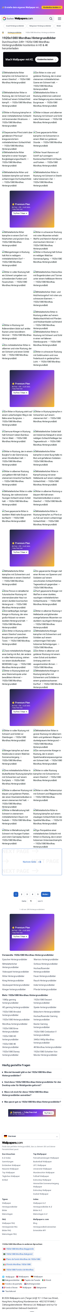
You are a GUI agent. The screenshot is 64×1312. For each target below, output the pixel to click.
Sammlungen (7, 1161)
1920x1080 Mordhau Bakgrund (19, 1254)
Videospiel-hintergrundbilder (15, 972)
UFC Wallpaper (39, 1165)
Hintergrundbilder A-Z (42, 1207)
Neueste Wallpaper (10, 1169)
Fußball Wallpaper (41, 1176)
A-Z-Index (6, 1158)
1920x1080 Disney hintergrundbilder (11, 1053)
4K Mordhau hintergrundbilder (48, 1047)
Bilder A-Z (37, 1210)
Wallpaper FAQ (8, 1223)
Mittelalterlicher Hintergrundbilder (10, 965)
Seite (24, 901)
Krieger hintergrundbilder (14, 989)
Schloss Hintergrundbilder (46, 964)
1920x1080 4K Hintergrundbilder (10, 1045)
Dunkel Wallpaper (40, 1194)
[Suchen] (51, 18)
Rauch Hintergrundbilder (45, 980)
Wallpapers (24, 1277)
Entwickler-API (39, 1230)
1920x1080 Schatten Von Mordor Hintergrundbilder (45, 1053)
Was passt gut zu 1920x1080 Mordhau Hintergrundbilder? (32, 1102)
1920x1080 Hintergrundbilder (16, 1019)
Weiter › (45, 894)
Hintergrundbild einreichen (44, 1227)
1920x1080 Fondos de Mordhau (19, 1270)
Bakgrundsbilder (12, 1280)
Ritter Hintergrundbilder (13, 976)
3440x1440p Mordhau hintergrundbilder (44, 1041)
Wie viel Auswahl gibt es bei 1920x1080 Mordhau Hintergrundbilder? (26, 1074)
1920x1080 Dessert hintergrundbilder (43, 1001)
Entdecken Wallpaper (11, 1165)
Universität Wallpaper (42, 1169)
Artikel (5, 1180)
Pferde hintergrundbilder (45, 989)
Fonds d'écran (11, 1287)
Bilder (4, 1210)
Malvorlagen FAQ (9, 1234)
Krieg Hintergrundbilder (13, 980)
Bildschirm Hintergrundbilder (47, 1012)
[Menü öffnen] (59, 18)
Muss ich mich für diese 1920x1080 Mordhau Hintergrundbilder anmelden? (25, 1093)
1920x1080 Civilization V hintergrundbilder (45, 1033)
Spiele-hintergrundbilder (45, 1007)
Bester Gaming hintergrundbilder (42, 1025)
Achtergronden (33, 1284)
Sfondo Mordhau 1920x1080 (18, 1264)
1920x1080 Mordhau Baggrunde (20, 1249)
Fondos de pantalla (13, 1284)
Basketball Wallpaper (42, 1161)
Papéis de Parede (32, 1280)
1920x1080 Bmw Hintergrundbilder (10, 1030)
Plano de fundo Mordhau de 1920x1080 (23, 1259)
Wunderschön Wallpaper (43, 1172)
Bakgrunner (41, 1287)
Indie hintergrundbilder (44, 985)
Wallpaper (6, 1203)
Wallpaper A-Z (39, 1203)
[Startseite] (3, 32)
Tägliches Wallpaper (11, 1176)
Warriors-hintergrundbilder (46, 959)
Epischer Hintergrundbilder (14, 959)
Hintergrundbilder (14, 33)
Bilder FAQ (6, 1230)
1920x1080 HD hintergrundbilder (10, 1038)
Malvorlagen (7, 1214)
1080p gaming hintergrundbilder (10, 1001)
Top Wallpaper (8, 1172)
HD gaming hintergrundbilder (15, 1007)
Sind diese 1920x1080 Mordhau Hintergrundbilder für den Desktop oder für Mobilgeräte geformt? (31, 1083)
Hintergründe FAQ (9, 1227)
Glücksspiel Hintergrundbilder (16, 985)
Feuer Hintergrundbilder (45, 976)
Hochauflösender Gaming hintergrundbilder (45, 1018)
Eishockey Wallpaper (42, 1180)
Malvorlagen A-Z (40, 1214)
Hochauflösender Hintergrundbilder (42, 970)
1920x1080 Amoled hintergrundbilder (11, 1013)
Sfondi (48, 1280)
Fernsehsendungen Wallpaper (46, 1158)
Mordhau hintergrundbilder (15, 1024)
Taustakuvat (10, 1291)
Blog (35, 1223)
